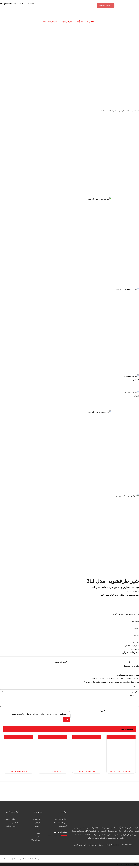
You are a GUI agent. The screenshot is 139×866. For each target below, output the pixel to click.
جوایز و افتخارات (61, 819)
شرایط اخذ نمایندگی (60, 823)
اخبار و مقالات (11, 826)
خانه (137, 110)
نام (137, 711)
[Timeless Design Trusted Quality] (128, 6)
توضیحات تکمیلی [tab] (131, 646)
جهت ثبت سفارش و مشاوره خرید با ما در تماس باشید (114, 587)
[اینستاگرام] (58, 839)
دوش (38, 836)
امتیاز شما (134, 686)
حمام (38, 833)
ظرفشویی (36, 823)
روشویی (37, 826)
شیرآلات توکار (35, 840)
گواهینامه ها (63, 826)
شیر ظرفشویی (122, 110)
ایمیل (102, 711)
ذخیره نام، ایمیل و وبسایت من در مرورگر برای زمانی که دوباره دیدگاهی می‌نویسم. (41, 714)
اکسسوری (36, 819)
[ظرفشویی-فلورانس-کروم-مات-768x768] (69, 239)
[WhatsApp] (56, 839)
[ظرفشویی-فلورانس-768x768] (69, 329)
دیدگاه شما (134, 696)
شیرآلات (132, 110)
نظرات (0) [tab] (133, 649)
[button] (69, 619)
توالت (38, 830)
